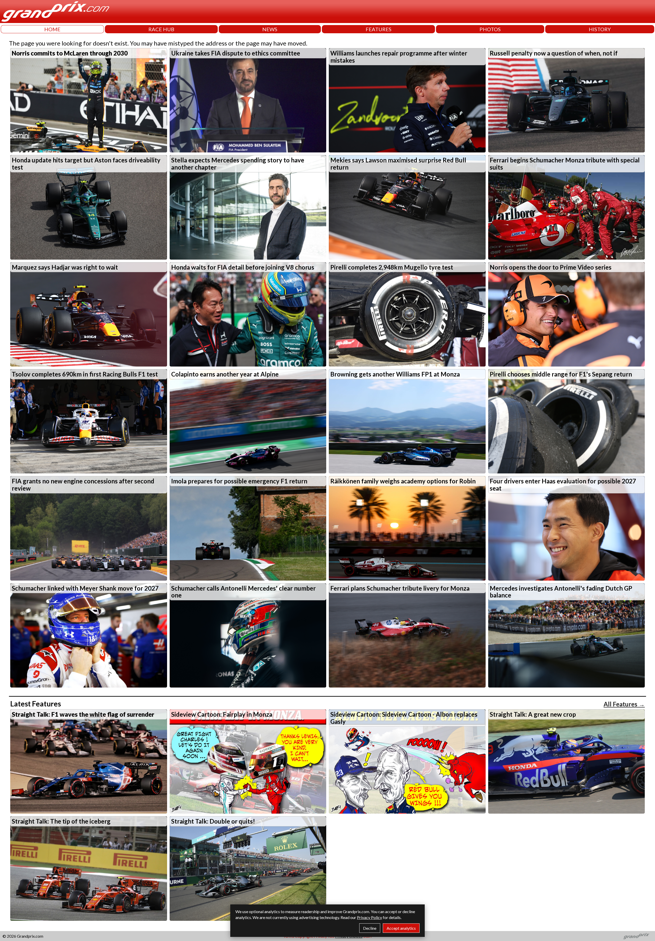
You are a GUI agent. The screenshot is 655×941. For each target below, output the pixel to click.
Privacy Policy (369, 917)
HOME (52, 29)
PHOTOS (490, 29)
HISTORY (600, 29)
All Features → (624, 704)
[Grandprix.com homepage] (636, 936)
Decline (369, 928)
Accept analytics (401, 928)
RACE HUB (161, 29)
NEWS (269, 29)
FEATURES (378, 29)
